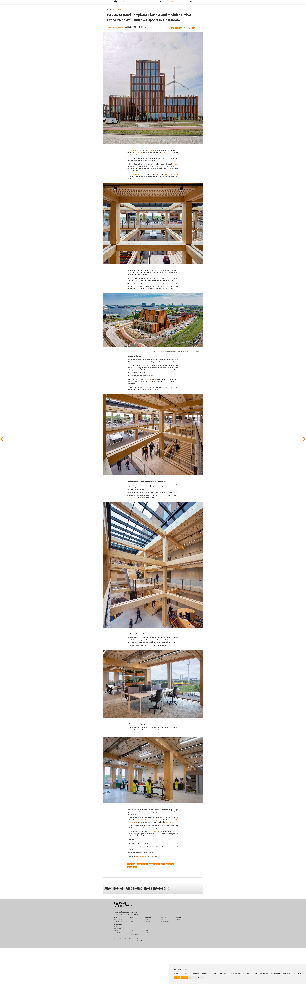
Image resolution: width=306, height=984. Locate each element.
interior (149, 379)
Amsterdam (168, 152)
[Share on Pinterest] (185, 28)
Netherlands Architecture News (115, 27)
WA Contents (118, 9)
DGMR (176, 174)
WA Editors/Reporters (134, 934)
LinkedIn (147, 925)
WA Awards (132, 923)
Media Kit (163, 923)
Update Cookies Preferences (140, 938)
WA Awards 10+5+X (165, 921)
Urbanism (132, 925)
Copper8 (167, 174)
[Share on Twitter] (172, 28)
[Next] (304, 438)
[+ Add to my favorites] (193, 28)
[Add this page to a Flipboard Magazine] (189, 28)
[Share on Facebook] (176, 28)
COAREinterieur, (132, 822)
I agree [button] (177, 977)
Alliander (157, 174)
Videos (131, 930)
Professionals (133, 927)
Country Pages (164, 927)
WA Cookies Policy (128, 938)
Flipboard (147, 932)
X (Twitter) (147, 919)
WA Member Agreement (153, 938)
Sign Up (115, 919)
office (153, 150)
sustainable (139, 152)
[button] (191, 2)
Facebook (147, 930)
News (131, 919)
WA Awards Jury (117, 932)
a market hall (152, 831)
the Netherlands (132, 154)
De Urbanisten (173, 820)
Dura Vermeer (169, 822)
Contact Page (179, 919)
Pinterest (147, 923)
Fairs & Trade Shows (134, 928)
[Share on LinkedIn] (180, 28)
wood (158, 270)
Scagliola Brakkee (141, 856)
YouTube (147, 927)
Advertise (163, 925)
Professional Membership (119, 921)
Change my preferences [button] (196, 977)
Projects (131, 921)
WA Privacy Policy (118, 938)
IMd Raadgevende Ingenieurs (151, 820)
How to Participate (118, 928)
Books (131, 932)
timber (176, 164)
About (115, 926)
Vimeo (146, 928)
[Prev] (2, 438)
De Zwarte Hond (132, 150)
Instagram (147, 921)
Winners (116, 930)
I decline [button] (184, 977)
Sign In (120, 919)
